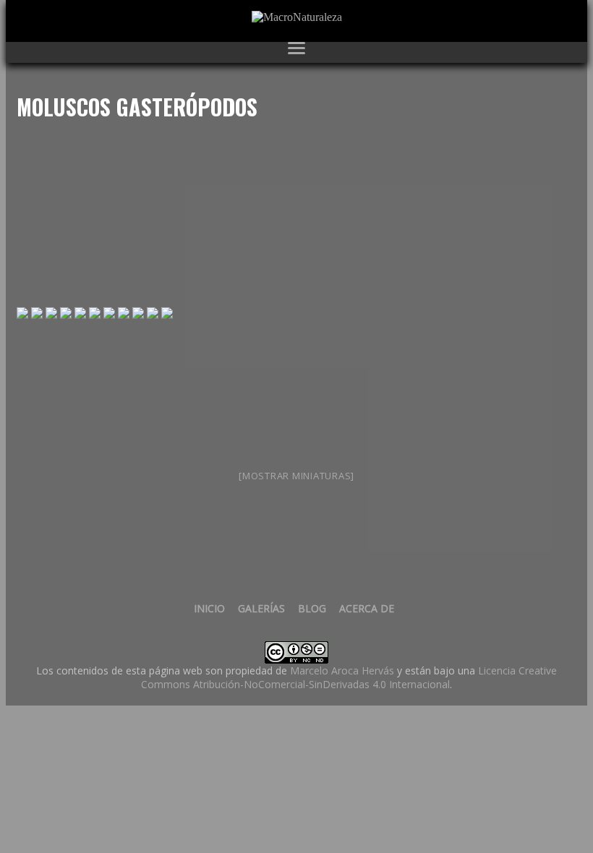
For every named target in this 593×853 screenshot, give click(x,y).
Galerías (261, 608)
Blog (312, 608)
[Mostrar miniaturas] (296, 475)
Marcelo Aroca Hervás (342, 670)
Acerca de (366, 608)
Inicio (209, 608)
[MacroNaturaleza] (296, 17)
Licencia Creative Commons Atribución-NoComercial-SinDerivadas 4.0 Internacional (349, 677)
